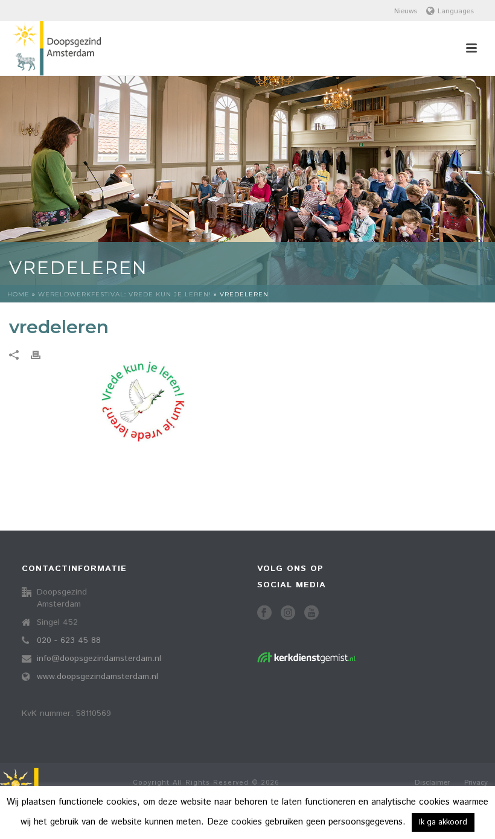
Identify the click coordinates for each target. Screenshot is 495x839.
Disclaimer (432, 783)
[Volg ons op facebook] (264, 613)
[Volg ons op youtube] (311, 613)
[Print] (42, 355)
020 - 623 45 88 (69, 640)
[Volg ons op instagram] (288, 613)
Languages (456, 11)
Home (18, 294)
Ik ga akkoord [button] (443, 822)
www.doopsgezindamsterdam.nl (97, 676)
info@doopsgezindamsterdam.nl (99, 658)
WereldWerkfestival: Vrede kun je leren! (124, 294)
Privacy (476, 783)
